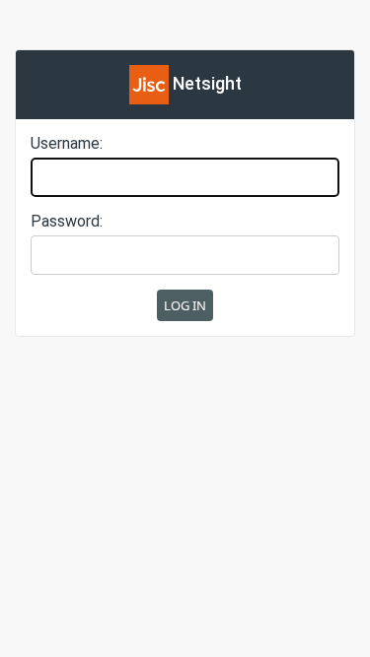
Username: (67, 143)
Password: (67, 221)
